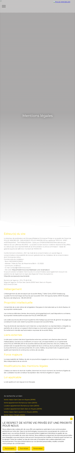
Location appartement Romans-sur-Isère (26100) (21, 406)
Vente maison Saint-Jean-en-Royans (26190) (19, 400)
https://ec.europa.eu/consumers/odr (16, 276)
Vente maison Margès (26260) (14, 415)
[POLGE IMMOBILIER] (64, 6)
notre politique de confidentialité (13, 443)
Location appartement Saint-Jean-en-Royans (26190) (23, 409)
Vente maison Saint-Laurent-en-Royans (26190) (21, 412)
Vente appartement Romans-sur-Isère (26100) (20, 403)
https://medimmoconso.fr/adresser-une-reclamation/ (31, 270)
